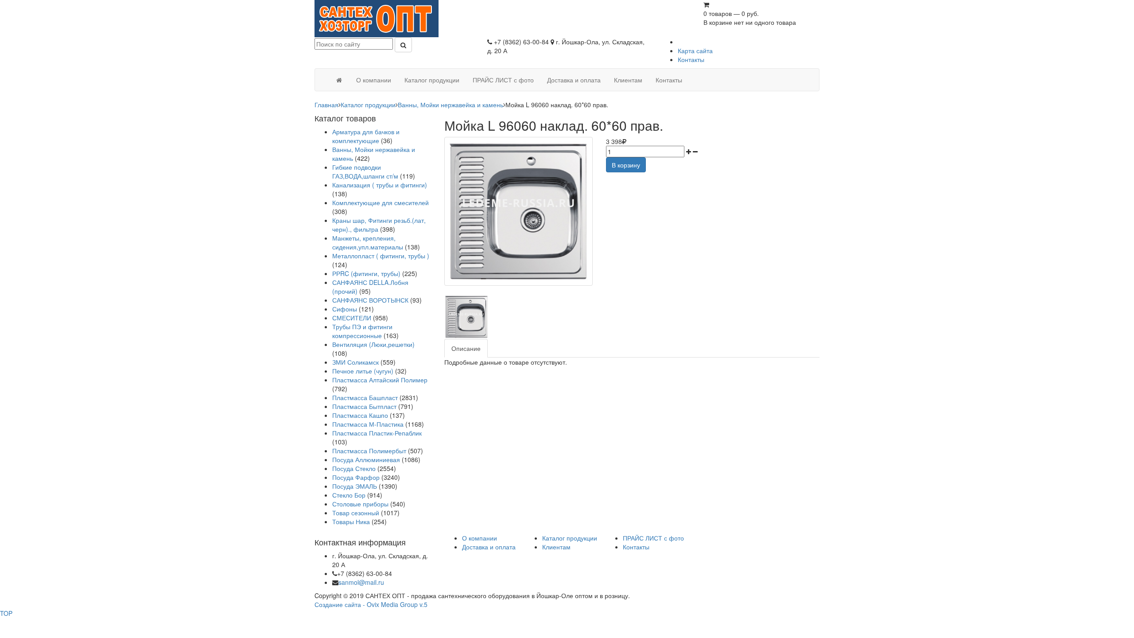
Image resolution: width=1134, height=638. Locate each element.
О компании (479, 537)
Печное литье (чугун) (362, 370)
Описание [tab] (466, 348)
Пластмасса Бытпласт (364, 406)
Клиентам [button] (628, 79)
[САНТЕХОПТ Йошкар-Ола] (377, 17)
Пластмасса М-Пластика (368, 424)
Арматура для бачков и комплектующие (366, 136)
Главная (326, 104)
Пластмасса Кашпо (360, 415)
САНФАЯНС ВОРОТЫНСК (370, 300)
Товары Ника (351, 521)
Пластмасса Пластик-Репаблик (377, 432)
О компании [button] (373, 79)
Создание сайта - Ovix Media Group (366, 604)
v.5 (423, 604)
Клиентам (556, 546)
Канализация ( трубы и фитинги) (379, 184)
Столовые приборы (360, 503)
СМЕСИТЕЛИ (352, 317)
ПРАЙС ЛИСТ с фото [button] (503, 79)
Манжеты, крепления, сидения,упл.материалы (367, 242)
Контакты (691, 59)
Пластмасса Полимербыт (369, 450)
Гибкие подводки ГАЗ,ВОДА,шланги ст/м (365, 171)
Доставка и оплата (489, 546)
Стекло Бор (348, 494)
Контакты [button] (669, 79)
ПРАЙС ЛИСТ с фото (653, 537)
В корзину (626, 164)
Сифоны (344, 308)
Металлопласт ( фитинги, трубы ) (380, 255)
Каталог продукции (368, 104)
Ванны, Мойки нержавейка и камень (450, 104)
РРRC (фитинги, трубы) (366, 273)
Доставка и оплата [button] (574, 79)
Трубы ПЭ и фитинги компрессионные (362, 331)
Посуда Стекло (354, 468)
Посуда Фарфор (356, 477)
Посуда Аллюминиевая (366, 459)
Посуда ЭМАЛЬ (354, 486)
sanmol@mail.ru (361, 582)
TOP (6, 613)
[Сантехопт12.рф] (339, 80)
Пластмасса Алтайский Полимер (379, 379)
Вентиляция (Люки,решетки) (373, 344)
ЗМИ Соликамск (355, 362)
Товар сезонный (355, 512)
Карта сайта (695, 50)
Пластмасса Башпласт (365, 397)
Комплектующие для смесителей (380, 202)
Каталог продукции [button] (431, 79)
